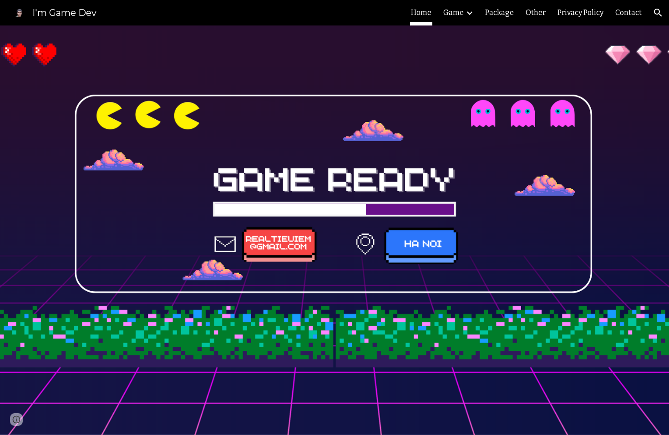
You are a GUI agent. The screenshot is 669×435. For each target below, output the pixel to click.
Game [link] (453, 12)
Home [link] (421, 12)
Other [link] (536, 12)
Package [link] (499, 12)
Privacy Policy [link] (580, 12)
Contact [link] (628, 12)
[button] (658, 13)
